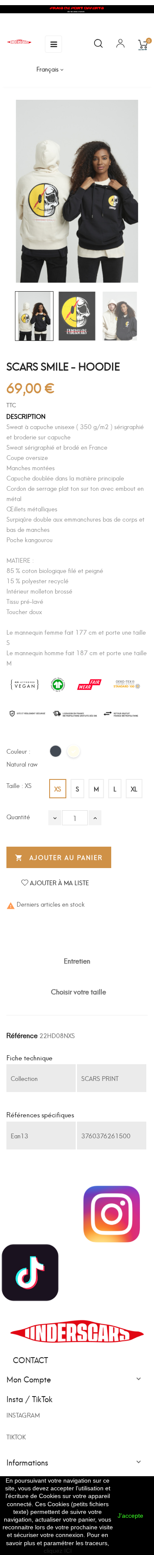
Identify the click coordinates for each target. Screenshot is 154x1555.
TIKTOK (16, 1437)
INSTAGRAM (23, 1415)
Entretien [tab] (77, 960)
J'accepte (130, 1515)
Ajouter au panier (59, 857)
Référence (22, 1035)
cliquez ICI (58, 1550)
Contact (30, 1359)
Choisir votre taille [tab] (78, 991)
